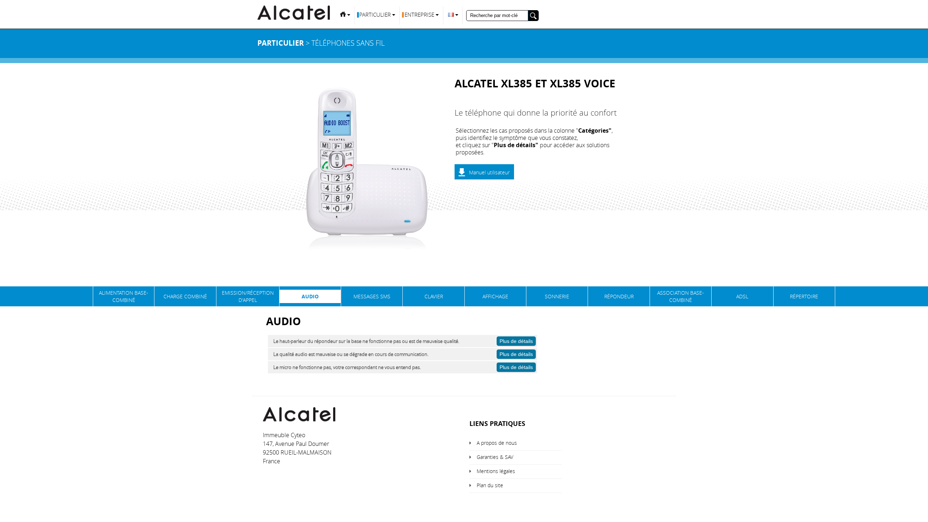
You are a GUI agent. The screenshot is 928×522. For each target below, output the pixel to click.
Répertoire (804, 296)
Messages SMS (371, 296)
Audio (310, 296)
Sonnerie (557, 296)
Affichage (495, 296)
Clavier (433, 296)
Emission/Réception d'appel (248, 296)
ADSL (742, 296)
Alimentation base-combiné (123, 296)
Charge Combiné (185, 296)
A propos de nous (497, 442)
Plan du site (490, 485)
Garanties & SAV (495, 456)
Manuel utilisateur (489, 172)
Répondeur (619, 296)
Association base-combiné (680, 296)
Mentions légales (496, 471)
